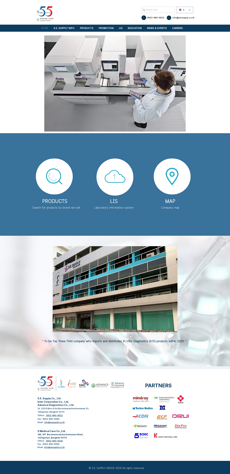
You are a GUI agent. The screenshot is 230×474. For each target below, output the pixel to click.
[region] (54, 176)
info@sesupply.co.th (183, 17)
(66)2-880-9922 (155, 17)
